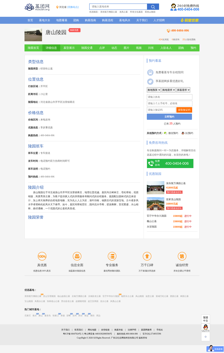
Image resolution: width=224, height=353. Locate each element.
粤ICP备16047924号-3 (73, 334)
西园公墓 (174, 296)
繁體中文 (205, 319)
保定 (86, 315)
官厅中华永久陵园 (111, 296)
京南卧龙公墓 (94, 296)
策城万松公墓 (162, 296)
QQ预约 (189, 133)
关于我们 (142, 20)
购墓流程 (107, 20)
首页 (30, 20)
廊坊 (92, 315)
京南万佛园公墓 (79, 296)
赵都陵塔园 (81, 301)
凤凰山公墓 (115, 301)
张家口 (55, 315)
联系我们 (79, 330)
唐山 (40, 315)
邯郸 (68, 315)
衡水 (35, 315)
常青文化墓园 (136, 12)
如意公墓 (150, 296)
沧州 (74, 315)
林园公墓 (184, 296)
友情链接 (105, 330)
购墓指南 (90, 20)
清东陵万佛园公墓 (108, 12)
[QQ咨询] (205, 328)
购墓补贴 (118, 330)
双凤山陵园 (150, 12)
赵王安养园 (93, 301)
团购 (76, 20)
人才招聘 (159, 20)
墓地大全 (44, 20)
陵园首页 (33, 47)
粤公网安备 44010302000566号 (98, 334)
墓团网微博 (146, 330)
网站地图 (92, 330)
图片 (126, 47)
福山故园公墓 (63, 296)
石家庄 (27, 315)
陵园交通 (87, 47)
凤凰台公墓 (40, 301)
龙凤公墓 (123, 12)
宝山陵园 (28, 301)
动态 (114, 47)
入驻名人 (166, 47)
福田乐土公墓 (127, 296)
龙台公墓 (104, 301)
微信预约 (173, 133)
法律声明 (132, 330)
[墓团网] (38, 10)
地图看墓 (61, 20)
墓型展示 (69, 47)
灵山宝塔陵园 (49, 296)
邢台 (80, 315)
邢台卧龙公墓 (67, 301)
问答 (151, 47)
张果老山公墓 (53, 301)
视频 (139, 47)
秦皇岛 (47, 315)
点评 (102, 47)
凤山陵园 (139, 296)
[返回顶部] (205, 336)
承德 (63, 315)
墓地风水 (124, 20)
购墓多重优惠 (188, 20)
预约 (193, 47)
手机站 (159, 330)
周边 (98, 315)
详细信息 (51, 47)
